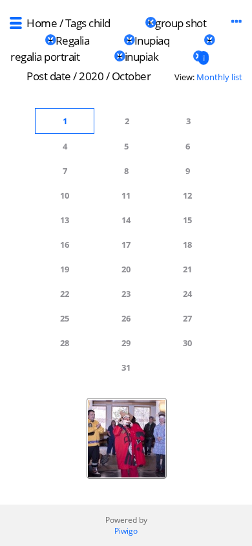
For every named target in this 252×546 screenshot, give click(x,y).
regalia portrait (44, 56)
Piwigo (126, 530)
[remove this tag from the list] (127, 23)
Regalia (73, 40)
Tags (76, 23)
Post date (48, 76)
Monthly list (219, 77)
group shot (180, 23)
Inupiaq (152, 40)
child (99, 23)
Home (41, 23)
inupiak (142, 56)
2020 (91, 76)
